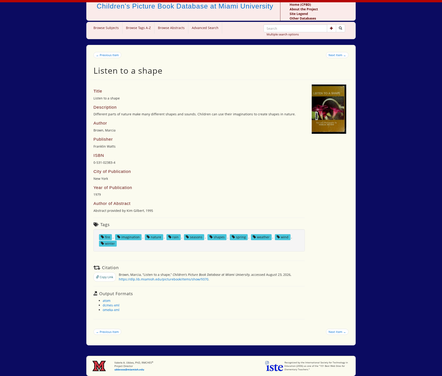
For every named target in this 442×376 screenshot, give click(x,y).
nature (156, 237)
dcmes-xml (111, 305)
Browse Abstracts (171, 28)
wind (284, 237)
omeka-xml (111, 310)
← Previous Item (107, 55)
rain (175, 237)
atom (106, 300)
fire (107, 237)
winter (110, 243)
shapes (219, 237)
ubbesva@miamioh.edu (129, 369)
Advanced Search (205, 28)
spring (241, 237)
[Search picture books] (340, 28)
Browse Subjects (106, 28)
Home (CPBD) (300, 4)
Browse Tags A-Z (138, 28)
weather (263, 237)
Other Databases (303, 18)
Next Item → (337, 55)
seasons (196, 237)
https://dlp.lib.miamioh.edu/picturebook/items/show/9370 (163, 279)
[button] (331, 28)
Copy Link (106, 277)
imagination (130, 237)
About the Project (304, 9)
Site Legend (299, 14)
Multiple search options (283, 34)
